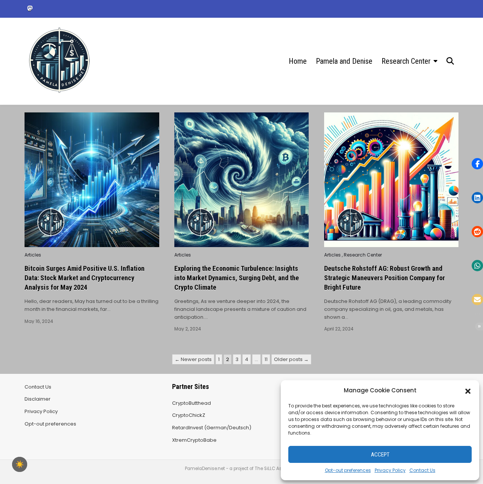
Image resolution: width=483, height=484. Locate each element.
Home (298, 61)
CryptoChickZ (188, 415)
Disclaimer (38, 399)
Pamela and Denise (344, 61)
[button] (468, 390)
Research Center (406, 61)
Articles (33, 255)
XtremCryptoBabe (194, 440)
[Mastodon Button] (30, 8)
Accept (380, 454)
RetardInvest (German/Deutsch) (211, 427)
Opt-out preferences (348, 470)
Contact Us (422, 470)
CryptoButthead (191, 403)
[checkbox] (19, 464)
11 (266, 359)
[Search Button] (450, 61)
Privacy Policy (390, 470)
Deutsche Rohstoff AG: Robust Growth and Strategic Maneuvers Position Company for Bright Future (384, 277)
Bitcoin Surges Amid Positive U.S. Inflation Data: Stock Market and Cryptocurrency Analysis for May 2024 (85, 277)
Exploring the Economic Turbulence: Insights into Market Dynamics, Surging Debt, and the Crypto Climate (236, 277)
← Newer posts (193, 359)
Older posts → (291, 359)
